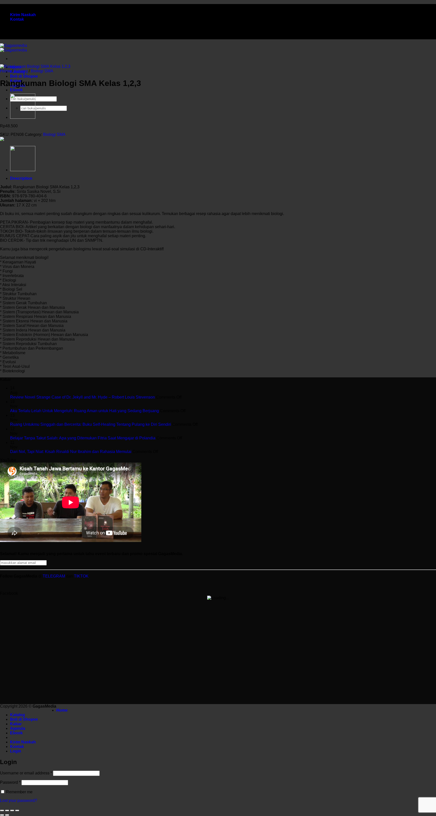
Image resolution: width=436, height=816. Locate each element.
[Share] (12, 810)
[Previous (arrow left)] (2, 815)
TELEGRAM (54, 576)
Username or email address (26, 773)
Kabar (16, 724)
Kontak (17, 19)
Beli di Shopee (24, 76)
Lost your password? (18, 800)
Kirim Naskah (23, 15)
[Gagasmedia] (13, 47)
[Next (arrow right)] (7, 815)
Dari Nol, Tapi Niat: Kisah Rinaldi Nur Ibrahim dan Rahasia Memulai (70, 451)
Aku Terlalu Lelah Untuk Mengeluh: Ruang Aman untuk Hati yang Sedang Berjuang (84, 411)
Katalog (21, 71)
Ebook (16, 90)
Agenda (17, 728)
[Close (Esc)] (17, 810)
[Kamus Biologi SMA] (22, 117)
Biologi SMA (42, 71)
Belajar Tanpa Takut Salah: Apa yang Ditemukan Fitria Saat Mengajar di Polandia (82, 438)
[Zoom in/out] (2, 810)
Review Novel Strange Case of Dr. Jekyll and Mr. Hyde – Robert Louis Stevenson (82, 397)
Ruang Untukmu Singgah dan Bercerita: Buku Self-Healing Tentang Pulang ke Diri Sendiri (90, 424)
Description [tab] (21, 178)
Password (10, 782)
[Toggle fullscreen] (7, 810)
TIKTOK (81, 576)
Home (5, 71)
